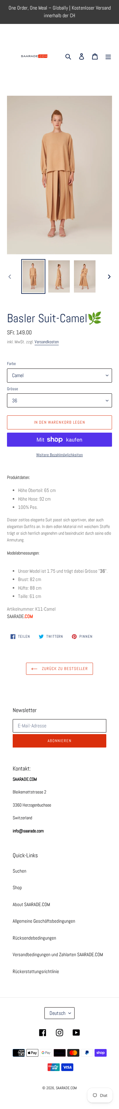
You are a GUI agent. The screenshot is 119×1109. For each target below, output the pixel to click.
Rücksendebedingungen (34, 938)
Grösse (12, 388)
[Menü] (108, 56)
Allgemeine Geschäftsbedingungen (44, 921)
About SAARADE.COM (31, 904)
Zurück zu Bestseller (64, 668)
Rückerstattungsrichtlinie (36, 971)
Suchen (19, 871)
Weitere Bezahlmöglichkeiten (59, 455)
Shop (17, 887)
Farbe (11, 363)
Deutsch (57, 1013)
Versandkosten (47, 342)
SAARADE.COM (66, 1087)
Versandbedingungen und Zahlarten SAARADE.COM (58, 954)
